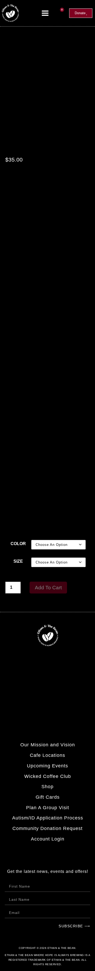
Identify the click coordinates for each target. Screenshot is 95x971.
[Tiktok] (54, 705)
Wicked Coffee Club (47, 776)
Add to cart (48, 587)
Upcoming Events (47, 765)
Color (18, 543)
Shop (47, 786)
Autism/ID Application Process (47, 818)
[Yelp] (68, 705)
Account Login (47, 839)
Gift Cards (48, 797)
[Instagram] (40, 705)
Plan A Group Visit (47, 807)
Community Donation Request (47, 828)
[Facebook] (27, 705)
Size (18, 561)
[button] (45, 13)
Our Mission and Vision (47, 744)
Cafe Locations (47, 755)
